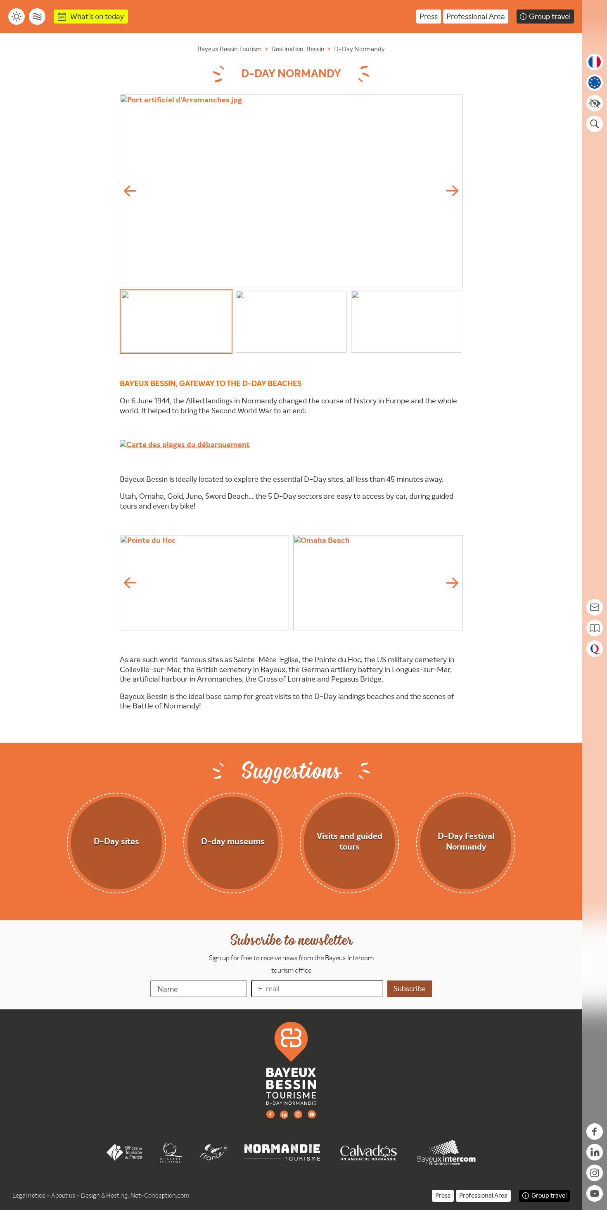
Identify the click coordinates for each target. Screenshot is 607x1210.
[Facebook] (270, 1114)
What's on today (97, 16)
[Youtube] (312, 1114)
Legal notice (28, 1195)
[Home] (291, 1063)
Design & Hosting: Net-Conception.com (135, 1195)
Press (429, 16)
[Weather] (16, 16)
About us (63, 1195)
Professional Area (475, 16)
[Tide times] (37, 16)
